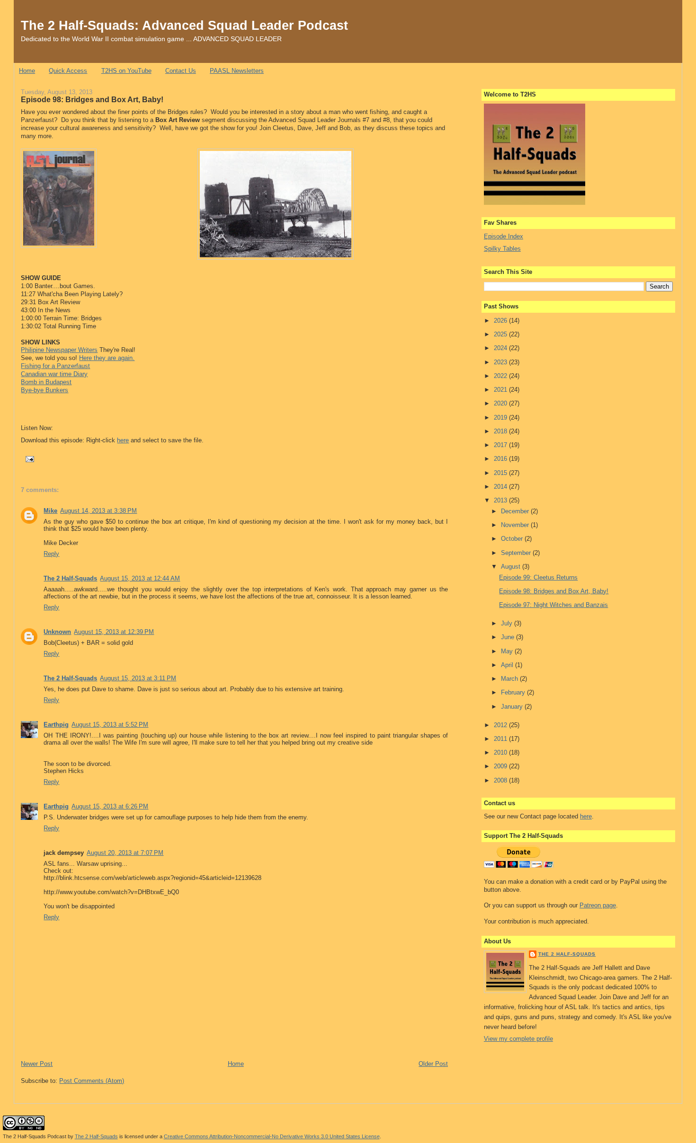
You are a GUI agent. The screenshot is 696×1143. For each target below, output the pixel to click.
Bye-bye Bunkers (44, 390)
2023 (501, 362)
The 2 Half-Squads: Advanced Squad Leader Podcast (184, 25)
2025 (501, 334)
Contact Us (180, 70)
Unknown (57, 631)
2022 (501, 375)
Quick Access (68, 70)
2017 (501, 444)
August (511, 566)
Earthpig (56, 724)
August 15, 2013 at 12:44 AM (140, 578)
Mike (50, 510)
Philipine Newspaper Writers (59, 349)
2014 (501, 486)
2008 (501, 780)
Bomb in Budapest (46, 382)
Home (27, 70)
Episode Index (503, 236)
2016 (501, 458)
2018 (501, 431)
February (514, 692)
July (507, 623)
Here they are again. (106, 357)
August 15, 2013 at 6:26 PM (109, 806)
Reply (51, 553)
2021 (501, 389)
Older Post (433, 1063)
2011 (501, 738)
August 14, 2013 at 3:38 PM (98, 510)
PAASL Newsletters (237, 70)
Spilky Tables (502, 248)
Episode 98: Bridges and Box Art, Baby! (92, 99)
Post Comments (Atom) (91, 1080)
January (513, 706)
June (508, 637)
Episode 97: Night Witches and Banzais (553, 604)
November (516, 524)
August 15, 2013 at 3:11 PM (138, 678)
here (123, 440)
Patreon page (598, 905)
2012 (501, 725)
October (513, 538)
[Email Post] (28, 458)
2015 (501, 472)
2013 (501, 500)
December (516, 511)
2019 (501, 417)
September (517, 552)
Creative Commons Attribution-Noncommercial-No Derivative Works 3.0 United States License (272, 1136)
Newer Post (37, 1063)
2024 (501, 348)
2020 (501, 403)
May (508, 651)
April (508, 664)
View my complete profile (518, 1038)
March (510, 678)
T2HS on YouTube (126, 70)
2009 (501, 766)
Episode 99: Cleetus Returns (538, 577)
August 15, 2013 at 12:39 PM (114, 631)
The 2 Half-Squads (70, 578)
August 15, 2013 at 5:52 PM (109, 724)
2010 (501, 752)
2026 (501, 320)
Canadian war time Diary (54, 374)
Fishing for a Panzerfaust (55, 365)
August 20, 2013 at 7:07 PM (125, 852)
